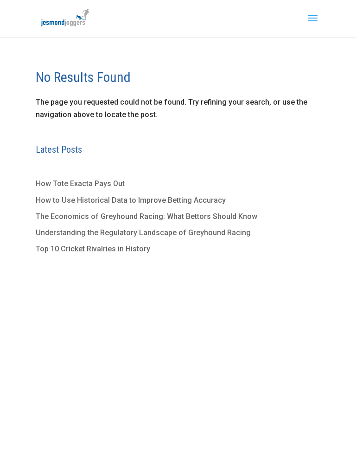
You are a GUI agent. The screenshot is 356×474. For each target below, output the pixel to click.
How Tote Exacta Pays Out (80, 183)
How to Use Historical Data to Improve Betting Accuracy (131, 200)
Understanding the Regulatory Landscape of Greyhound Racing (143, 232)
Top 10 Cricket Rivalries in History (93, 248)
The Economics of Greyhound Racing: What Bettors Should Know (146, 216)
